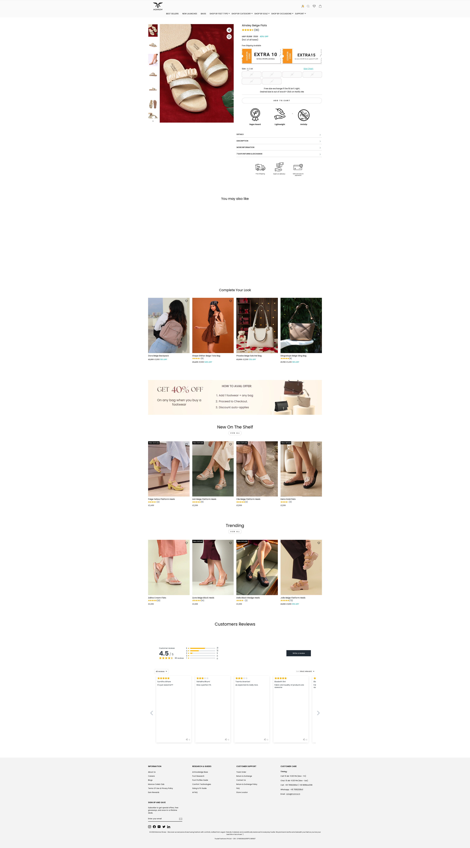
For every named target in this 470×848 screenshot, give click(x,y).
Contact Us (241, 780)
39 (312, 74)
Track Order (241, 772)
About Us (152, 772)
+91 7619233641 (296, 789)
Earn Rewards (153, 792)
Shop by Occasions (281, 13)
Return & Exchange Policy (246, 784)
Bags (203, 13)
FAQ (238, 788)
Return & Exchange (244, 776)
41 (272, 81)
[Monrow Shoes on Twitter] (163, 826)
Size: (277, 68)
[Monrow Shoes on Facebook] (154, 826)
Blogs (150, 780)
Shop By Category (241, 13)
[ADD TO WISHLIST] (229, 36)
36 (251, 74)
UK (252, 68)
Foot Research (198, 776)
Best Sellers (172, 13)
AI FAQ (195, 792)
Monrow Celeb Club (156, 784)
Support (299, 13)
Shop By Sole (261, 13)
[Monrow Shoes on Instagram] (149, 826)
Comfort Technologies (201, 784)
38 (292, 74)
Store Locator (242, 792)
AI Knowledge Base (200, 772)
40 (251, 81)
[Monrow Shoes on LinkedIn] (168, 826)
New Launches (189, 13)
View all (235, 433)
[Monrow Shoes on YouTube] (159, 826)
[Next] (318, 334)
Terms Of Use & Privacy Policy (160, 788)
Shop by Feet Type (219, 13)
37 (272, 74)
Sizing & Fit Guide (199, 788)
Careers (151, 776)
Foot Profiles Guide (200, 780)
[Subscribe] (180, 818)
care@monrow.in (293, 794)
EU (248, 68)
